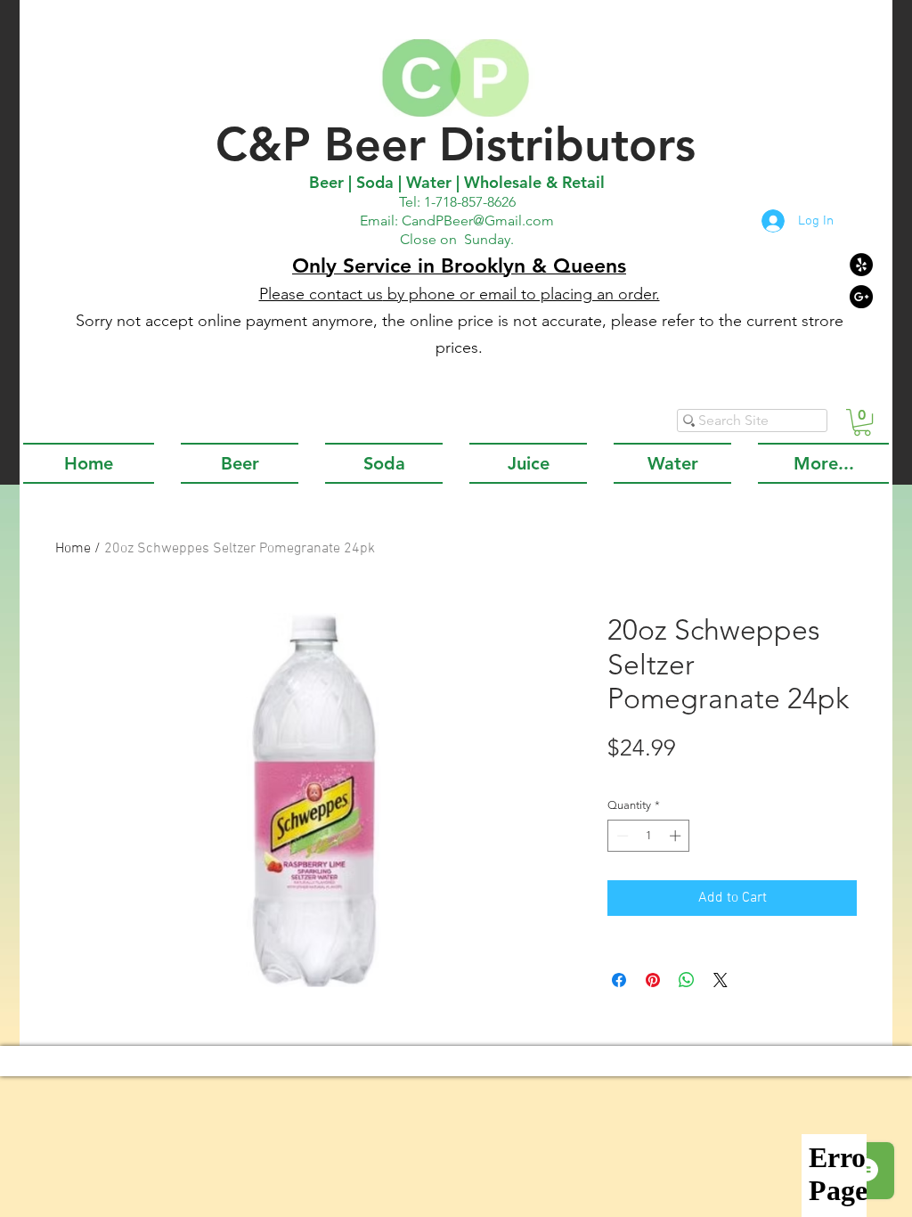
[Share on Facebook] (619, 980)
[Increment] (677, 836)
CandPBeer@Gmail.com (478, 220)
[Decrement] (620, 836)
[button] (862, 422)
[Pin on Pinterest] (653, 980)
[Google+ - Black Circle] (861, 296)
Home (73, 549)
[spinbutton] (648, 836)
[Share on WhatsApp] (686, 980)
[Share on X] (720, 980)
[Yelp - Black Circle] (861, 264)
